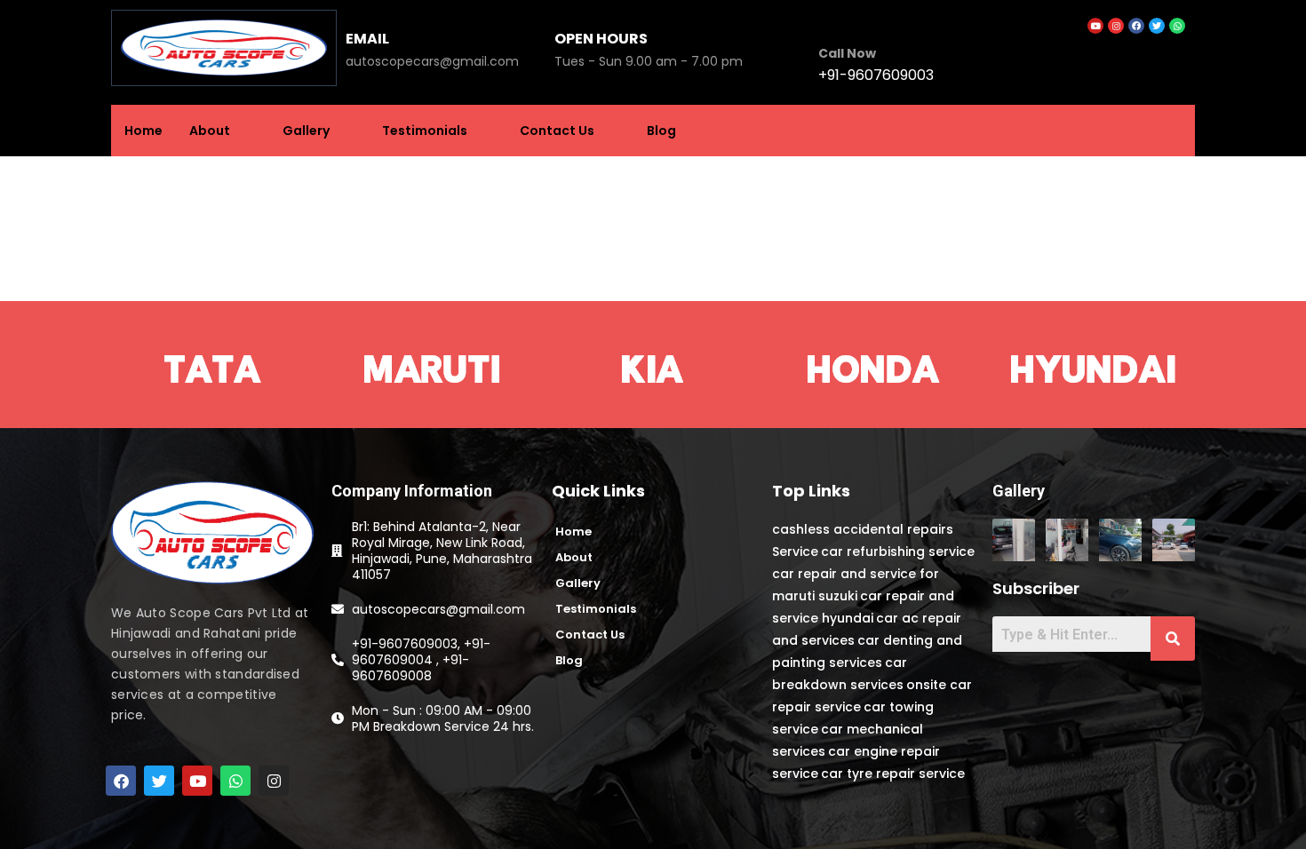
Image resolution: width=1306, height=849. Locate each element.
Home (143, 130)
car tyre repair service (893, 773)
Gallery (306, 130)
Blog (661, 130)
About (209, 130)
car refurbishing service (898, 551)
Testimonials (424, 130)
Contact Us (557, 130)
